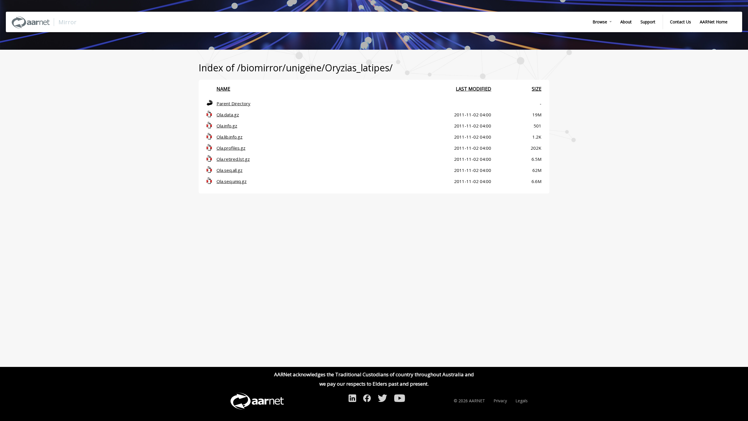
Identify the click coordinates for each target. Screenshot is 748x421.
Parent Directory (233, 103)
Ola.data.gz (228, 115)
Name (223, 89)
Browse (600, 22)
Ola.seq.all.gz (230, 170)
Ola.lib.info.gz (230, 137)
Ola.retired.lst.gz (233, 159)
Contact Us (680, 22)
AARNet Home (714, 22)
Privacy (500, 400)
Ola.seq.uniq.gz (232, 181)
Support (647, 22)
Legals (521, 400)
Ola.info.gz (227, 126)
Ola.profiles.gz (231, 148)
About (626, 22)
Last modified (473, 89)
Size (536, 89)
